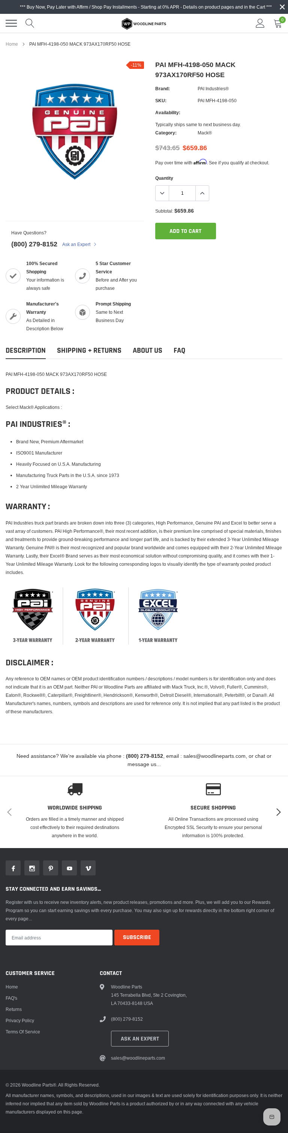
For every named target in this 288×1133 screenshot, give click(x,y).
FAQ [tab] (179, 350)
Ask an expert (140, 1039)
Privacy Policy (20, 1020)
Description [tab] (26, 350)
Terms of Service (23, 1032)
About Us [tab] (147, 350)
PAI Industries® (213, 88)
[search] (30, 23)
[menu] (11, 23)
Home (12, 44)
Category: (166, 133)
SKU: (160, 100)
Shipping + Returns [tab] (89, 350)
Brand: (162, 88)
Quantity (164, 178)
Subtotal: (164, 211)
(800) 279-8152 (34, 244)
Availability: (167, 112)
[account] (260, 23)
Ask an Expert (77, 244)
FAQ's (11, 998)
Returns (14, 1009)
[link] (13, 867)
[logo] (144, 23)
